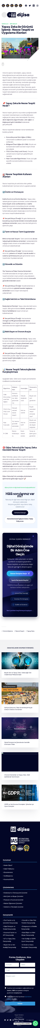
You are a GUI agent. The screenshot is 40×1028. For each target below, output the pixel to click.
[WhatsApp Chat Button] (35, 1023)
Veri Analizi (13, 24)
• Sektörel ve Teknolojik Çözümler (13, 907)
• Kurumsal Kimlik (8, 879)
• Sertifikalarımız (8, 876)
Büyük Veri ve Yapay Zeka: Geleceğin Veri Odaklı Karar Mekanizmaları (17, 673)
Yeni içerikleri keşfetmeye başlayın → (20, 610)
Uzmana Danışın (20, 513)
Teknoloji (5, 24)
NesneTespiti (20, 631)
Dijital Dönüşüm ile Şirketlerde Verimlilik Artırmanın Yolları (17, 743)
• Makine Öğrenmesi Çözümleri (12, 903)
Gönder (20, 1003)
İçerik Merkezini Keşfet (20, 580)
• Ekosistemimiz (8, 872)
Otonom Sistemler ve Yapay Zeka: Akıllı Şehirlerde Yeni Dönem (17, 776)
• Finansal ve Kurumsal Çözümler (13, 900)
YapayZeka (30, 631)
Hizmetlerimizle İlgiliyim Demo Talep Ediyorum (20, 520)
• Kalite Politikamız (8, 869)
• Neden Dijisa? (7, 865)
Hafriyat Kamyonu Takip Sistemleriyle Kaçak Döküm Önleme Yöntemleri (18, 708)
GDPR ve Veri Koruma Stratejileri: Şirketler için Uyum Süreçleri (19, 805)
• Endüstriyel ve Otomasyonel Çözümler (15, 893)
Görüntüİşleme (8, 631)
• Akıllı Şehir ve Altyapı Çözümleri (13, 896)
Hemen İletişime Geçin (18, 573)
